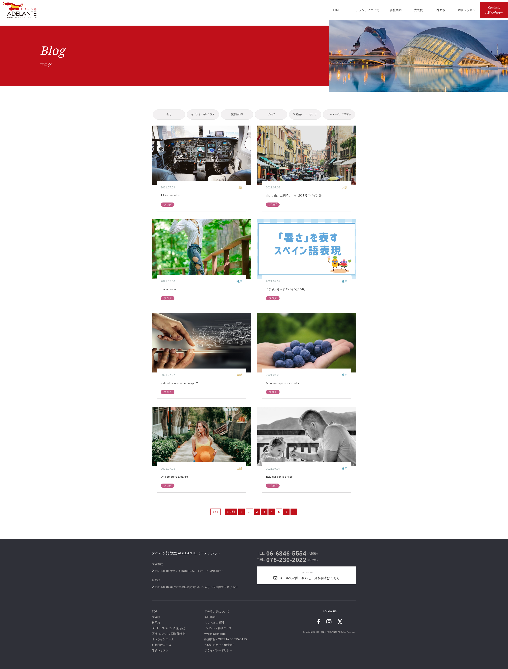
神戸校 (156, 622)
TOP (155, 611)
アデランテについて (216, 611)
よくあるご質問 (214, 622)
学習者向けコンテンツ (305, 114)
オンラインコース (163, 639)
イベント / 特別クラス (203, 114)
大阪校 (156, 617)
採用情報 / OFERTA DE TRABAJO (225, 639)
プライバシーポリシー (218, 650)
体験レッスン (160, 650)
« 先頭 (231, 511)
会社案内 (210, 617)
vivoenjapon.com (215, 633)
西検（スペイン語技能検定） (170, 633)
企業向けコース (161, 644)
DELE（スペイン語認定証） (169, 628)
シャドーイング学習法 (339, 114)
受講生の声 (237, 114)
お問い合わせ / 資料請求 (219, 644)
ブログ (271, 114)
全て (168, 114)
